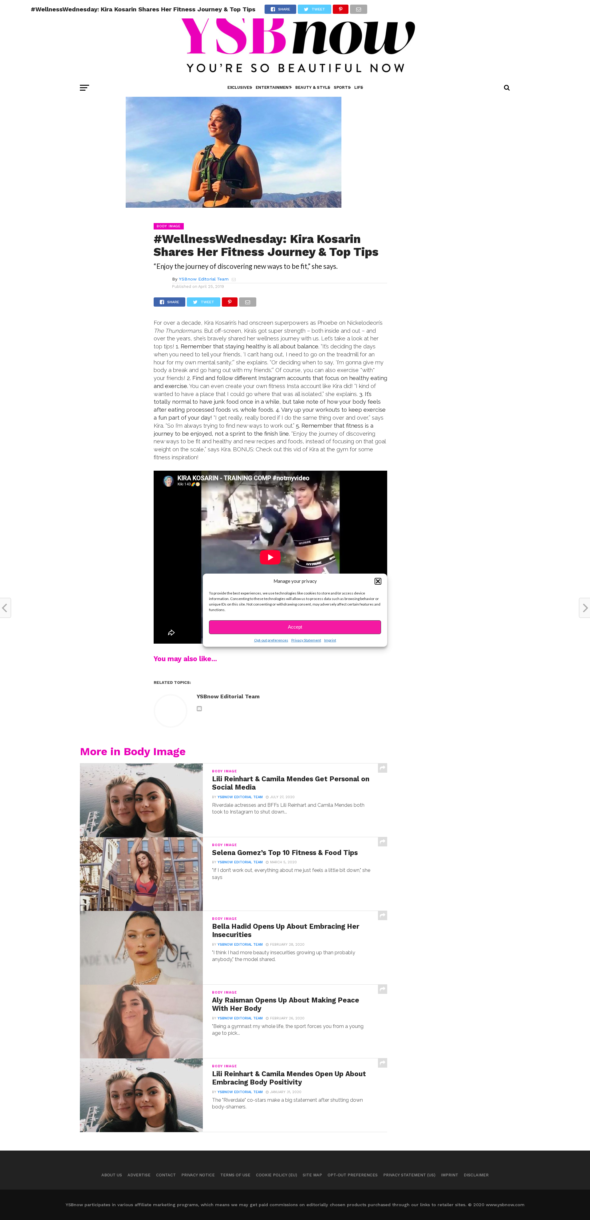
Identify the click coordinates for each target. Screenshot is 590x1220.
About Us (111, 1175)
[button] (378, 581)
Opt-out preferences (271, 640)
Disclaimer (476, 1175)
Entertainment (274, 87)
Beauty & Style (312, 87)
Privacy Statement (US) (409, 1175)
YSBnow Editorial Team (204, 279)
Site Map (312, 1175)
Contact (166, 1175)
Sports (342, 87)
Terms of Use (235, 1175)
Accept (295, 627)
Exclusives (239, 87)
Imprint (330, 640)
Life (358, 87)
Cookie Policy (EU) (276, 1175)
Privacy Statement (306, 640)
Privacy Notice (198, 1175)
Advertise (139, 1175)
